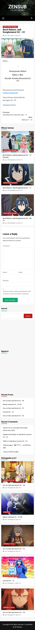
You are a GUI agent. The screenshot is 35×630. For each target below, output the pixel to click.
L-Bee (5, 35)
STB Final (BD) (13, 452)
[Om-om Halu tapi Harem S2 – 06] (17, 599)
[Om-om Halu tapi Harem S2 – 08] (17, 472)
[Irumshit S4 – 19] (17, 567)
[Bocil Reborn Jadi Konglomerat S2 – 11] (17, 174)
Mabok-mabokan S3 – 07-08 (12, 404)
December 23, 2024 (14, 160)
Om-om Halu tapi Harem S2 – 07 (13, 408)
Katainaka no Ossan (9, 480)
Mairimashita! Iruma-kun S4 (11, 575)
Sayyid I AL (6, 428)
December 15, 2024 (14, 223)
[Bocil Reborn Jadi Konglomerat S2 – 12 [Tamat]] (17, 142)
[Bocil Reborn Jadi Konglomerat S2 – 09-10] (17, 205)
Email (20, 272)
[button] (3, 18)
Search (4, 308)
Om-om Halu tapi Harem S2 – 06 (13, 416)
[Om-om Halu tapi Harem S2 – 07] (17, 535)
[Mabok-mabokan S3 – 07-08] (17, 504)
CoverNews (29, 624)
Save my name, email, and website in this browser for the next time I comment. (17, 292)
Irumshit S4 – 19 (8, 412)
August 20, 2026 (13, 551)
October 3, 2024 (14, 35)
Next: (27, 118)
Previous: (15, 113)
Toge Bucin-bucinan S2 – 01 (18, 441)
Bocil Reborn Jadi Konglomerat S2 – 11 (17, 188)
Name (5, 272)
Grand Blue (7, 512)
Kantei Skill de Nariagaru (10, 26)
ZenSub (17, 7)
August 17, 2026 (13, 583)
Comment (6, 246)
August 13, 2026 (13, 615)
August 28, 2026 (13, 487)
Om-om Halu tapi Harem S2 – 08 (13, 400)
